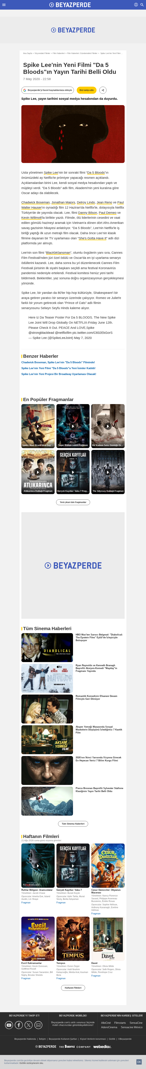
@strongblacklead (41, 332)
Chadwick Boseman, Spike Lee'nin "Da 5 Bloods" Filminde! (58, 362)
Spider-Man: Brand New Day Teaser (38, 445)
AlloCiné (106, 1022)
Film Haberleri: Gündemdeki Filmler (82, 53)
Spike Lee (51, 172)
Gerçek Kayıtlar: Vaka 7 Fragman (73, 491)
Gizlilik (112, 1039)
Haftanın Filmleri (73, 988)
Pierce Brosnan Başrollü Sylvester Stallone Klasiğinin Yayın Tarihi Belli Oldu (99, 789)
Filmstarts (120, 1022)
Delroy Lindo (86, 202)
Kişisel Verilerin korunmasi (93, 1039)
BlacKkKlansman (58, 252)
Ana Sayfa (27, 53)
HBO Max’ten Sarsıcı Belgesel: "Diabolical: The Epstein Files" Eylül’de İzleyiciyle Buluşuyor (99, 637)
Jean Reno (104, 202)
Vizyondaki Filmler (42, 53)
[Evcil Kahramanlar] (38, 939)
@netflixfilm (63, 332)
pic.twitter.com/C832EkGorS (92, 332)
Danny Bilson (87, 212)
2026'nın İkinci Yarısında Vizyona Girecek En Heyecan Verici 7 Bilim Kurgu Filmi (98, 759)
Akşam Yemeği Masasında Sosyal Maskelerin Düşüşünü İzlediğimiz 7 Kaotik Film (99, 729)
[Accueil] (70, 4)
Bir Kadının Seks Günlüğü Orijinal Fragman (108, 445)
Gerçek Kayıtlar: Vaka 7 (69, 890)
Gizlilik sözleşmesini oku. (31, 1063)
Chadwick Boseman (35, 202)
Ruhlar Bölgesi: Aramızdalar (37, 890)
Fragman (25, 902)
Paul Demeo (107, 212)
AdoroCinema (109, 1027)
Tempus (60, 963)
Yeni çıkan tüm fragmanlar (73, 502)
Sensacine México (131, 1027)
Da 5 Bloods (96, 172)
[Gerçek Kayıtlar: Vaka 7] (73, 866)
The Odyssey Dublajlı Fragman (108, 491)
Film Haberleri (59, 53)
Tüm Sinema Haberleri (73, 824)
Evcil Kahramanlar (31, 963)
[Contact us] (38, 1025)
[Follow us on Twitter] (29, 1025)
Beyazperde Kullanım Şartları (63, 1039)
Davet (94, 963)
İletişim (42, 1039)
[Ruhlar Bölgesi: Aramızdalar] (38, 866)
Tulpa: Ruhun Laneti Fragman (73, 445)
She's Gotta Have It (92, 238)
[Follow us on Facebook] (19, 1025)
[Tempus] (73, 939)
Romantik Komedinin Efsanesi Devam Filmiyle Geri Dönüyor (96, 697)
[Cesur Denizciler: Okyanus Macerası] (108, 866)
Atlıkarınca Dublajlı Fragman (38, 491)
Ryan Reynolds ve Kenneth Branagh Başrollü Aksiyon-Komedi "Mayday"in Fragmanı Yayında (96, 668)
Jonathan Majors (63, 202)
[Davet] (108, 939)
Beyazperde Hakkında (25, 1039)
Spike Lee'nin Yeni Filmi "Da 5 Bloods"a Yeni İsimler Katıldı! (58, 368)
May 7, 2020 (83, 338)
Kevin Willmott (31, 217)
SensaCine (136, 1022)
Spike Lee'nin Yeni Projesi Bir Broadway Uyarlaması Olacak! (58, 374)
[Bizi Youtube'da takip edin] (9, 1025)
